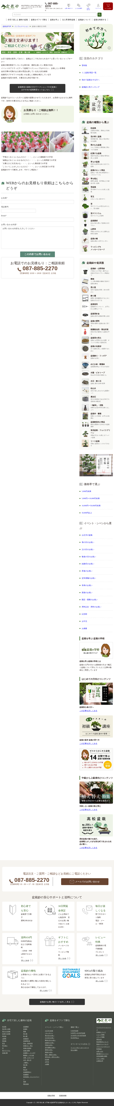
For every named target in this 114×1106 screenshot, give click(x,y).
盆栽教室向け (27, 1072)
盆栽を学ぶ (54, 20)
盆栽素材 (26, 1026)
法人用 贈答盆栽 (68, 20)
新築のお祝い (87, 592)
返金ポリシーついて (102, 1044)
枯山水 (25, 1069)
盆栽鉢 (25, 1029)
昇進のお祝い (87, 571)
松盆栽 (4, 1026)
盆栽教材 (26, 1074)
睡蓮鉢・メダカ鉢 (28, 1055)
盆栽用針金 (26, 1041)
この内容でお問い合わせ (37, 254)
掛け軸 (25, 1065)
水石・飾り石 (27, 1060)
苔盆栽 (4, 1041)
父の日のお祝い (88, 549)
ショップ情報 (100, 1034)
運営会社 (99, 1039)
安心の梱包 (74, 1050)
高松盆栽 (26, 1084)
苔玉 (3, 1043)
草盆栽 (4, 1036)
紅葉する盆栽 (6, 1034)
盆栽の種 (5, 1053)
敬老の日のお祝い (89, 557)
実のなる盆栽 (6, 1031)
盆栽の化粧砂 (27, 1048)
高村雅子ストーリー (102, 1054)
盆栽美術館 (62, 1095)
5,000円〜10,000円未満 (91, 498)
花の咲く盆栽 (6, 1029)
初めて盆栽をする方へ (91, 80)
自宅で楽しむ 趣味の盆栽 (18, 20)
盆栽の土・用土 (28, 1046)
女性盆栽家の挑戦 (101, 1056)
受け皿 (25, 1034)
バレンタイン (49, 1033)
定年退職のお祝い (89, 578)
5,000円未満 (86, 491)
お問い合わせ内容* (9, 224)
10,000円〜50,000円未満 (91, 506)
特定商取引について (102, 1042)
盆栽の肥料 (26, 1050)
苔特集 (84, 65)
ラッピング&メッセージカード (80, 1048)
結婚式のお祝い (88, 564)
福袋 (24, 1081)
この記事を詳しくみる (88, 711)
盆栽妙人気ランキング (91, 87)
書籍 (24, 1067)
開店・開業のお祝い (90, 600)
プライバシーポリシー (103, 1046)
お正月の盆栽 (87, 535)
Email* (4, 216)
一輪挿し (26, 1062)
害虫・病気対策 (28, 1043)
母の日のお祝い (88, 542)
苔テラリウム (6, 1050)
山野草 (4, 1038)
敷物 (24, 1031)
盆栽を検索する (100, 20)
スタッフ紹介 (100, 1058)
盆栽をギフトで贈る (39, 20)
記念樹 (84, 614)
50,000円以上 (87, 513)
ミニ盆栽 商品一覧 (89, 73)
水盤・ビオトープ (28, 1057)
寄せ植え (5, 1046)
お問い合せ (99, 1051)
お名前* (4, 198)
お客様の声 (99, 1061)
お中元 (84, 621)
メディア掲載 (100, 1037)
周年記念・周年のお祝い (91, 607)
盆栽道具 (26, 1038)
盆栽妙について (84, 20)
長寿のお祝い (87, 585)
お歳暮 (84, 628)
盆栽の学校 (51, 1095)
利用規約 (99, 1049)
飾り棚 (25, 1036)
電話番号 (5, 207)
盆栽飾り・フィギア (29, 1053)
